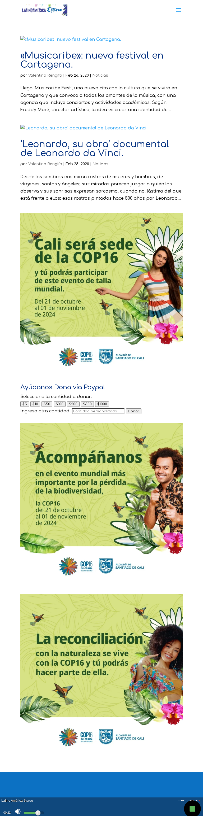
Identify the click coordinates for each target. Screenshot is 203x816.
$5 (24, 404)
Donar (133, 411)
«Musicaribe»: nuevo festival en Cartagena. (92, 60)
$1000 (102, 404)
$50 (47, 404)
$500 (87, 404)
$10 (35, 404)
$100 (59, 404)
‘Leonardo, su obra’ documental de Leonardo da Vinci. (94, 148)
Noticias (100, 75)
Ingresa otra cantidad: (45, 411)
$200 (73, 404)
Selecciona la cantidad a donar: (56, 396)
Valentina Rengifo (45, 75)
